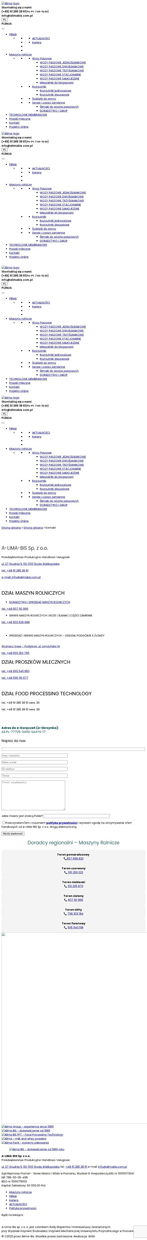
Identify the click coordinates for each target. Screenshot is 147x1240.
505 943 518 (75, 927)
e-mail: (21, 577)
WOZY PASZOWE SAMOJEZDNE (59, 79)
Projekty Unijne (19, 127)
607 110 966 (75, 900)
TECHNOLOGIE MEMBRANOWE (28, 115)
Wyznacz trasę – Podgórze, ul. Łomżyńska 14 (31, 646)
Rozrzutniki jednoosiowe (55, 91)
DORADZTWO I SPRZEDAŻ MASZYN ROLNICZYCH (39, 602)
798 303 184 (75, 914)
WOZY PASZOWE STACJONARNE (60, 75)
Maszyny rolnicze (20, 54)
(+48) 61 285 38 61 (14, 11)
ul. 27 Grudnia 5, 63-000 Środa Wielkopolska (31, 564)
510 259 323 (75, 872)
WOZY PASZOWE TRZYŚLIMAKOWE (62, 70)
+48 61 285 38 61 (76, 1167)
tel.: (15, 570)
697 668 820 (75, 859)
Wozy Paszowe (42, 58)
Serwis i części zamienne (48, 103)
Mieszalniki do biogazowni (57, 83)
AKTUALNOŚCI (41, 38)
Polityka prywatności (22, 1208)
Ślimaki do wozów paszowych (59, 107)
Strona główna (11, 528)
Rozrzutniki (39, 87)
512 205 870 (75, 886)
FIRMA (13, 34)
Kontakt (14, 123)
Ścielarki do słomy (44, 99)
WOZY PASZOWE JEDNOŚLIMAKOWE (63, 62)
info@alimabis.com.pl (17, 16)
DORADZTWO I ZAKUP (54, 111)
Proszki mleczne (19, 119)
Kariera (36, 42)
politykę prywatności (61, 823)
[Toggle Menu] (3, 28)
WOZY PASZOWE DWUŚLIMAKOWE (62, 66)
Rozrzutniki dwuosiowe (54, 95)
